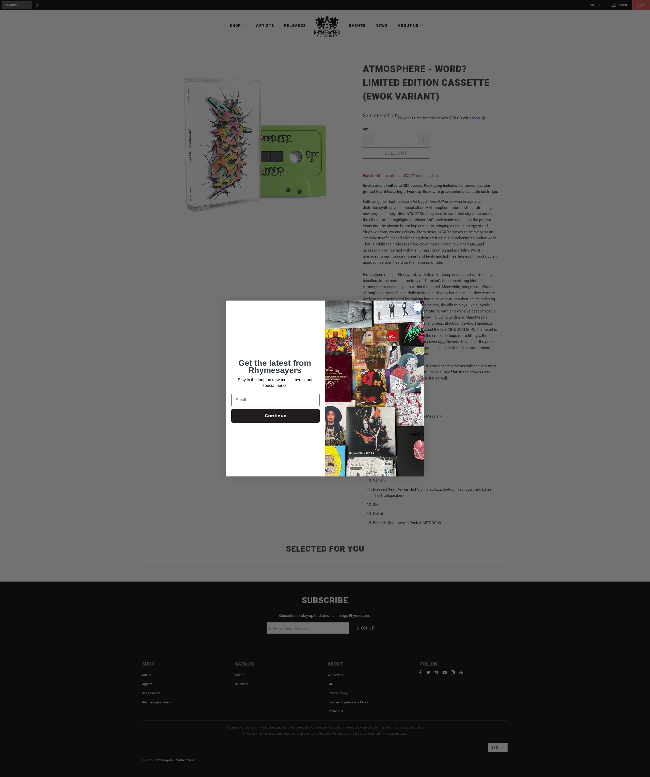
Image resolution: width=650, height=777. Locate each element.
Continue (276, 415)
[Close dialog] (417, 307)
